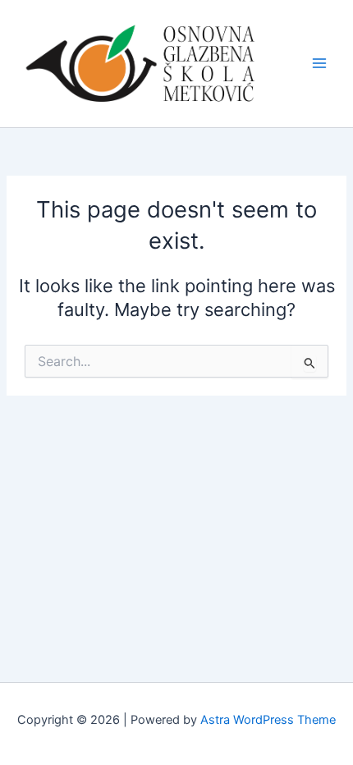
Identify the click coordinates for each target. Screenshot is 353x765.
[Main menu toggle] (319, 63)
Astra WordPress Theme (268, 719)
